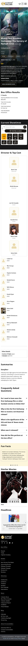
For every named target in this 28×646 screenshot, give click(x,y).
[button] (20, 44)
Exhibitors (3, 581)
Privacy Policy (17, 638)
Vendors (3, 585)
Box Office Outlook (6, 599)
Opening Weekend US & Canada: (9, 97)
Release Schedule (6, 566)
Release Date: (4, 60)
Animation (11, 56)
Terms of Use (7, 638)
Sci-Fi (23, 56)
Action (4, 56)
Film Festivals (4, 587)
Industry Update (5, 601)
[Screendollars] (7, 3)
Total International (6, 106)
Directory (4, 576)
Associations (4, 589)
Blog (2, 610)
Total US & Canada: (6, 102)
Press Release (5, 606)
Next (25, 488)
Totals (2, 553)
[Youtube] (9, 543)
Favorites (19, 4)
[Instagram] (7, 543)
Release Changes (5, 568)
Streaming (4, 620)
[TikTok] (12, 543)
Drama (18, 56)
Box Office (4, 547)
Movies (3, 558)
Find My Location (17, 131)
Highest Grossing (5, 555)
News (2, 593)
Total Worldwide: (5, 110)
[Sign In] (22, 3)
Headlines (3, 604)
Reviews (3, 572)
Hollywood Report (6, 603)
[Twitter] (4, 542)
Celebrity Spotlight (6, 618)
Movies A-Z (4, 570)
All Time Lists (4, 616)
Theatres (3, 583)
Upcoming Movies (6, 564)
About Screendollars (7, 624)
